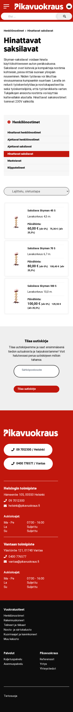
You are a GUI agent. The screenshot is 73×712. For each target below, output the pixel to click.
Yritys (43, 664)
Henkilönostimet (14, 31)
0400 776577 (17, 556)
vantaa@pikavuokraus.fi (24, 561)
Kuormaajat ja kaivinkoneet (20, 634)
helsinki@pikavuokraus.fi (24, 505)
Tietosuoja (10, 696)
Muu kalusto (11, 639)
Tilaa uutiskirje (27, 389)
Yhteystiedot (48, 668)
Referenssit (47, 659)
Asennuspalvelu (13, 664)
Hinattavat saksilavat (40, 31)
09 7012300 (17, 500)
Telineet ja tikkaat (15, 625)
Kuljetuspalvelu (13, 659)
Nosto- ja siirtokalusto (18, 629)
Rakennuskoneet (14, 620)
